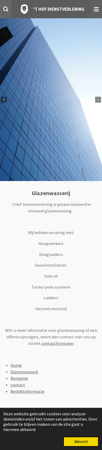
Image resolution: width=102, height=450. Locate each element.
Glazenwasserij (24, 372)
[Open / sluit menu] (96, 9)
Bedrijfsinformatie (27, 391)
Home (16, 365)
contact (17, 385)
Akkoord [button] (81, 441)
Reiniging (19, 378)
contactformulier (57, 343)
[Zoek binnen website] (6, 9)
